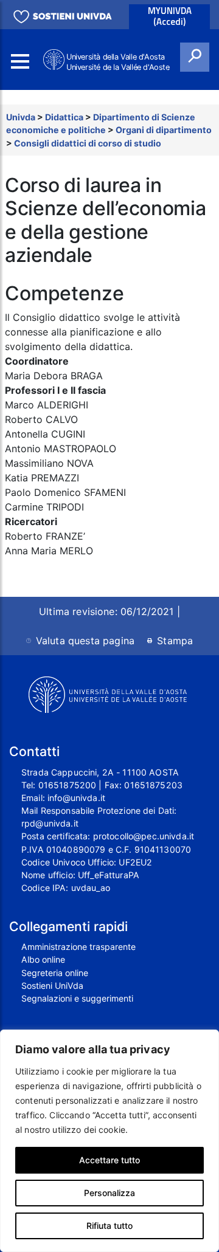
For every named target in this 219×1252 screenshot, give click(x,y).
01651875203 (153, 785)
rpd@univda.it (49, 823)
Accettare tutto (109, 1160)
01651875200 (67, 785)
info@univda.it (76, 798)
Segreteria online (54, 973)
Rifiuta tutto (109, 1225)
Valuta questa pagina (85, 641)
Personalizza (109, 1193)
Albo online (43, 959)
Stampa (175, 641)
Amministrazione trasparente (78, 946)
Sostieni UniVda (52, 985)
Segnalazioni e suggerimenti (77, 998)
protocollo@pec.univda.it (143, 836)
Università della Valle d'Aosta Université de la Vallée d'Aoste (118, 62)
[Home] (54, 60)
